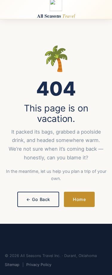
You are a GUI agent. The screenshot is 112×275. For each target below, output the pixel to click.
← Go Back (38, 199)
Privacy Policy (38, 264)
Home (79, 199)
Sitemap (12, 264)
